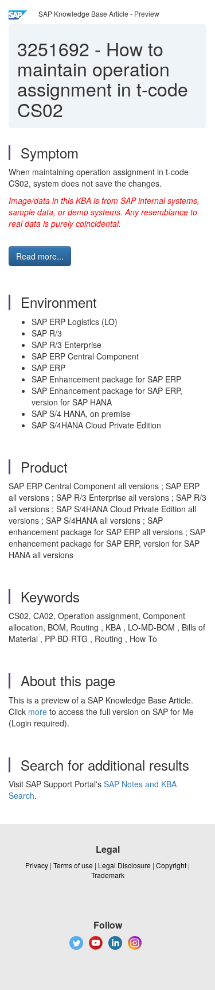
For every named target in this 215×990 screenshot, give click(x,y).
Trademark (107, 875)
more (37, 711)
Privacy (36, 865)
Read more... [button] (40, 256)
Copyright (171, 865)
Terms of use (73, 865)
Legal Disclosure (124, 865)
